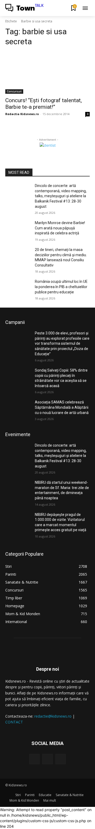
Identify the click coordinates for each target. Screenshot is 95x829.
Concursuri (14, 91)
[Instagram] (47, 759)
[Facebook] (34, 759)
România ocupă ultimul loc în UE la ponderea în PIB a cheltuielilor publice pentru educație (61, 286)
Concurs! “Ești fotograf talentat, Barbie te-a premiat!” (43, 103)
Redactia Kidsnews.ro (22, 114)
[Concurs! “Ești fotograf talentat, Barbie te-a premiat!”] (47, 73)
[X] (60, 759)
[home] (10, 795)
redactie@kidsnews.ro (53, 716)
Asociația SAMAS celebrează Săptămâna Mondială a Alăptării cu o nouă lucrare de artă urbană (62, 407)
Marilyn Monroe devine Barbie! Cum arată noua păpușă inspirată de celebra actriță (60, 228)
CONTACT (14, 721)
